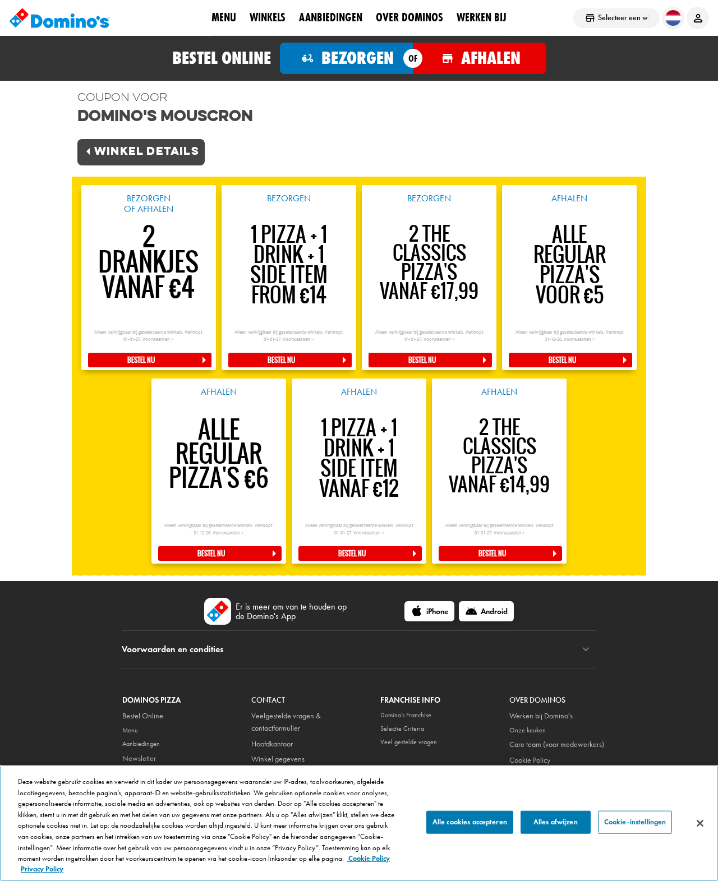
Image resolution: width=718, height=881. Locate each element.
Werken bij (482, 17)
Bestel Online (142, 716)
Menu (223, 17)
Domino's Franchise (405, 715)
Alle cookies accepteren (469, 821)
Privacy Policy (42, 869)
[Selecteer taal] (673, 18)
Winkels (268, 17)
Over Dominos (409, 17)
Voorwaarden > (157, 339)
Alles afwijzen (555, 821)
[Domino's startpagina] (59, 18)
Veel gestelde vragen (408, 742)
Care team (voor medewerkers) (556, 744)
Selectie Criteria (402, 728)
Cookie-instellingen (635, 821)
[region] (359, 823)
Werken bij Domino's (541, 716)
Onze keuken (527, 730)
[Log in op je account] (698, 18)
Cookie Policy (529, 760)
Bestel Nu (141, 360)
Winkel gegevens (278, 759)
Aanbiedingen (330, 17)
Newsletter (139, 758)
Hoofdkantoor (272, 744)
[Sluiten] (700, 823)
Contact (268, 700)
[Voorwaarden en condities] (586, 649)
